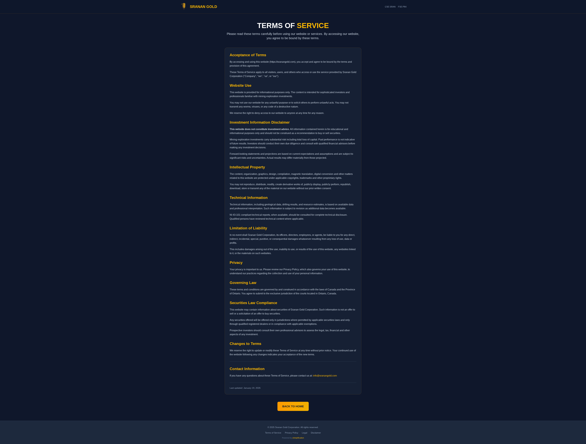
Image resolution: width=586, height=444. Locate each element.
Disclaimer (316, 433)
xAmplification (298, 438)
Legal (304, 433)
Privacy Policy (291, 433)
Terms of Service (273, 433)
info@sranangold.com (325, 375)
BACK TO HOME (293, 406)
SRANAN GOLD (203, 7)
